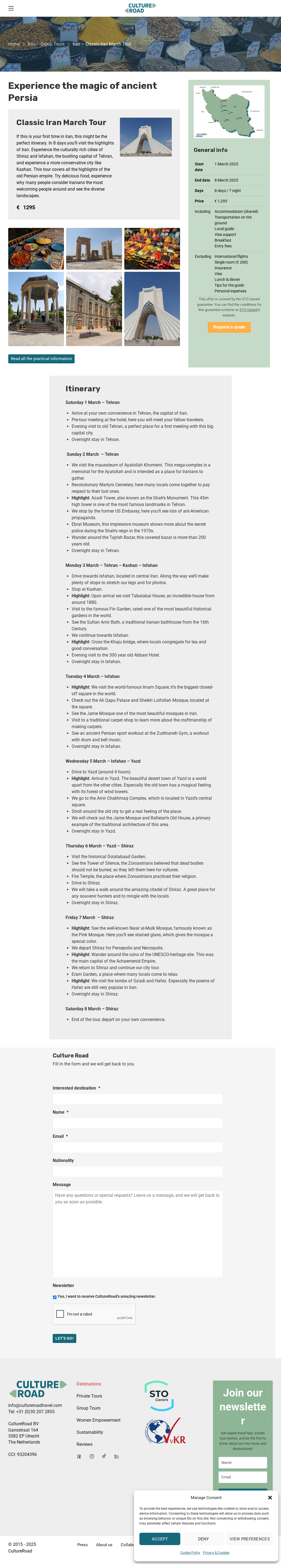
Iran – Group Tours (46, 44)
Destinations (89, 1384)
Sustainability (90, 1432)
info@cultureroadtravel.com (35, 1405)
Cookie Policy (190, 1553)
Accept (160, 1539)
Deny (203, 1539)
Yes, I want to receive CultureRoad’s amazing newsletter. (107, 1296)
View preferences (250, 1539)
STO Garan (248, 310)
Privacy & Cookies (216, 1553)
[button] (270, 1497)
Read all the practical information (41, 358)
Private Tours (89, 1396)
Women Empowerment (98, 1420)
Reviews (84, 1444)
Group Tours (88, 1408)
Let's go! (64, 1338)
